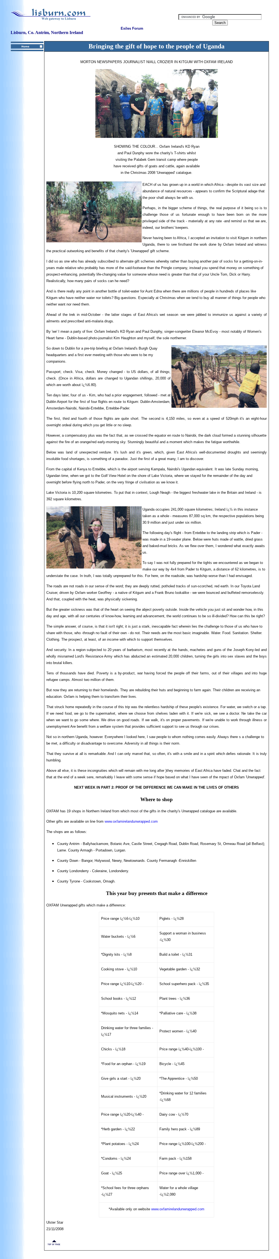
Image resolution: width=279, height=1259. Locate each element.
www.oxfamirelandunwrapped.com (131, 821)
